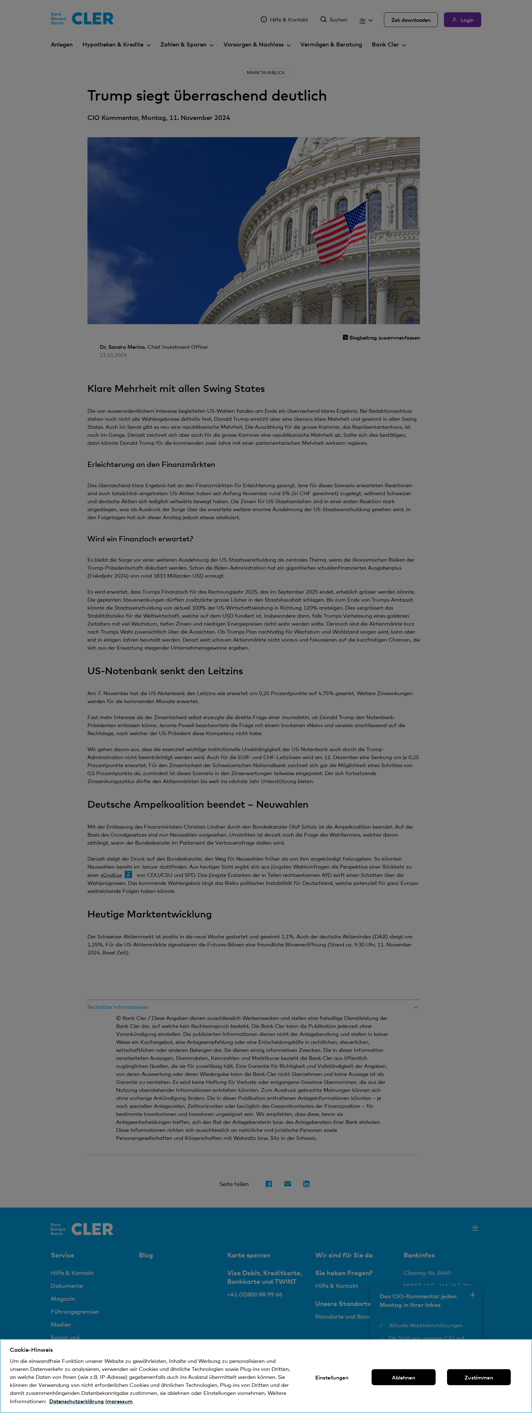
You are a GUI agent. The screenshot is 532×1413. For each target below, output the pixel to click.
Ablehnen (403, 1377)
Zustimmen (479, 1377)
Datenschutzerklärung (76, 1401)
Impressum (119, 1401)
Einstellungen (332, 1377)
